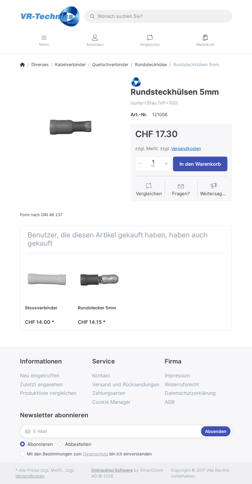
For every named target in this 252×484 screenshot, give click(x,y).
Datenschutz (95, 453)
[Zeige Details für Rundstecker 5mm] (99, 279)
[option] (70, 127)
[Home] (22, 64)
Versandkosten (186, 148)
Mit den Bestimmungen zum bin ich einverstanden (89, 453)
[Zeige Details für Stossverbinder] (46, 279)
